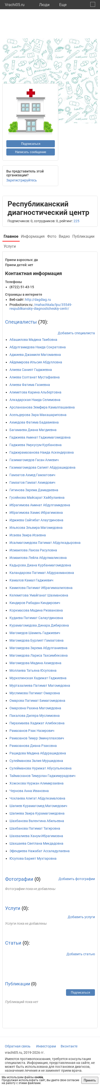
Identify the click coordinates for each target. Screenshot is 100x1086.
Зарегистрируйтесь (21, 180)
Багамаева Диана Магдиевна (33, 430)
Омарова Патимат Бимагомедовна (37, 700)
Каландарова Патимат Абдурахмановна (41, 573)
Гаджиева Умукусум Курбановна (35, 445)
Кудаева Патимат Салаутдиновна (36, 618)
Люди (44, 4)
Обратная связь (18, 1046)
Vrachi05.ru (15, 4)
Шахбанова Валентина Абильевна (36, 821)
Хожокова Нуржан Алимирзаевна (36, 783)
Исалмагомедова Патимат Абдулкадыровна (45, 543)
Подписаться (30, 144)
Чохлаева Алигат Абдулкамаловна (37, 798)
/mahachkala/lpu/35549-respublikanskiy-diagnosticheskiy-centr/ (40, 306)
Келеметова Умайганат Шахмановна (38, 595)
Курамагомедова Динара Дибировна (39, 625)
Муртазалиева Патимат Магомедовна (39, 685)
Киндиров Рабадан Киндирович (34, 603)
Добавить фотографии (76, 879)
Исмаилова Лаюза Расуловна (33, 550)
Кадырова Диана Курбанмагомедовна (40, 565)
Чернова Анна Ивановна (29, 791)
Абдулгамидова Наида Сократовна (37, 347)
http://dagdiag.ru (38, 300)
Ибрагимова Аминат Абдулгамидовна (39, 505)
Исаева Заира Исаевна (27, 535)
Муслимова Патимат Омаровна (34, 693)
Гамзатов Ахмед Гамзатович (32, 475)
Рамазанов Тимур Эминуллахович (36, 738)
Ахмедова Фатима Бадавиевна (34, 422)
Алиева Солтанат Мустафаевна (34, 377)
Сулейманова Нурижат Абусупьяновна (40, 768)
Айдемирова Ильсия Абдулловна (35, 362)
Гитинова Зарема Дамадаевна (33, 490)
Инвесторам (46, 1046)
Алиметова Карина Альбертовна (35, 392)
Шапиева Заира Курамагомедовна (37, 813)
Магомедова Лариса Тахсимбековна (38, 655)
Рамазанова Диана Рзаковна (33, 746)
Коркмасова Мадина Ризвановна (36, 610)
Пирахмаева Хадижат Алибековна (37, 723)
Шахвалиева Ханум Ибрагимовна (36, 836)
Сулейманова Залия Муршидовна (36, 761)
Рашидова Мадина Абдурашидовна (37, 753)
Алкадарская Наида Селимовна (34, 400)
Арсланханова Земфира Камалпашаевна (42, 407)
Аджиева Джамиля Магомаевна (35, 355)
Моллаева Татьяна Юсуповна (33, 670)
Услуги (12, 908)
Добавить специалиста (76, 333)
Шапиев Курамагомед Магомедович (38, 806)
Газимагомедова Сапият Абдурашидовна (42, 467)
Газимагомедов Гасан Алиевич (34, 460)
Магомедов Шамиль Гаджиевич (34, 633)
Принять (90, 1080)
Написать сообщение (30, 152)
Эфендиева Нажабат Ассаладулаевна (39, 851)
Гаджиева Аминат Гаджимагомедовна (40, 437)
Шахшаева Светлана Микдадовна (36, 843)
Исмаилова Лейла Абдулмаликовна (38, 558)
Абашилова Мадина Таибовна (33, 340)
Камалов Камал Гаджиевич (31, 580)
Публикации (17, 983)
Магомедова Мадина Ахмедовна (35, 663)
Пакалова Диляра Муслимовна (34, 716)
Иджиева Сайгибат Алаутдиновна (36, 520)
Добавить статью (81, 954)
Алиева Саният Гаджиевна (30, 370)
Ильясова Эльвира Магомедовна (36, 528)
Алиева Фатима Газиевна (29, 385)
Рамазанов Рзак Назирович (31, 731)
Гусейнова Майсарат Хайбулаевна (37, 497)
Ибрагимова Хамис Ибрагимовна (36, 512)
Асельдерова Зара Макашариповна (38, 415)
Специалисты (21, 322)
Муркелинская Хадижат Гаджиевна (38, 678)
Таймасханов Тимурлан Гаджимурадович (42, 776)
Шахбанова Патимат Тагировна (34, 828)
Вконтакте (69, 1046)
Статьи (13, 943)
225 (76, 221)
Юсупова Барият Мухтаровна (33, 858)
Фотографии (19, 879)
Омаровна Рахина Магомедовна (35, 708)
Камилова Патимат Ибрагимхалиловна (41, 588)
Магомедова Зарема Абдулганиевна (38, 648)
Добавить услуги (81, 917)
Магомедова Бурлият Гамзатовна (36, 640)
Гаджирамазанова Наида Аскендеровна (41, 452)
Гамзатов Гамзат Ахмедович (32, 482)
